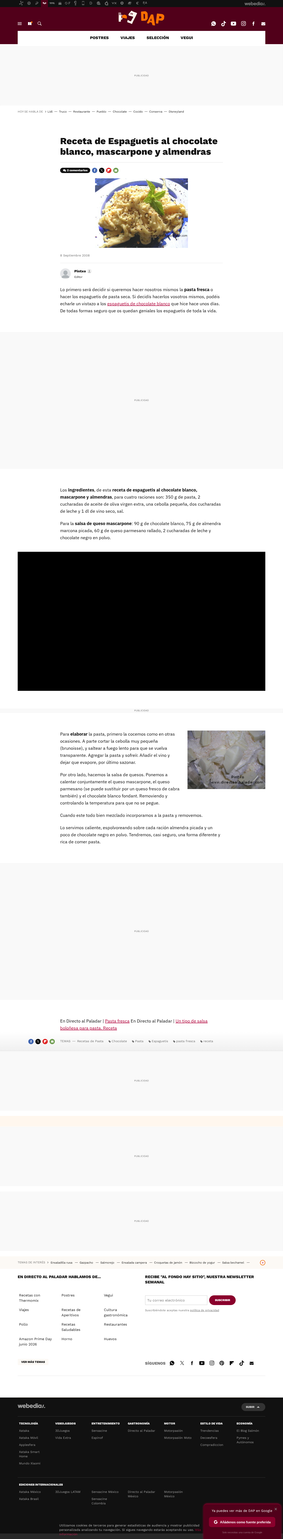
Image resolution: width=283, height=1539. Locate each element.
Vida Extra (63, 1437)
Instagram (243, 23)
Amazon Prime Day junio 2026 (35, 1341)
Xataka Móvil (28, 1437)
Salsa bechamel (233, 1262)
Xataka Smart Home (29, 1454)
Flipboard (108, 170)
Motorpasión (173, 1430)
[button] (82, 271)
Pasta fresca (117, 1021)
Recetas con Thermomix (29, 1298)
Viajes (24, 1310)
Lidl (50, 111)
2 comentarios (77, 170)
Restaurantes (115, 1324)
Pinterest (221, 1362)
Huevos (110, 1339)
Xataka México (30, 1492)
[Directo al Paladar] (141, 18)
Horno (66, 1339)
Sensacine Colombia (99, 1501)
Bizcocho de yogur (202, 1262)
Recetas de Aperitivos (70, 1312)
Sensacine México (105, 1492)
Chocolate (120, 111)
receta (208, 1041)
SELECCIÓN (158, 37)
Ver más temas (33, 1362)
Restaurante (81, 111)
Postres (68, 1295)
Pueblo (101, 111)
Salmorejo (107, 1262)
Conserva (155, 111)
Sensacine (99, 1430)
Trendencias (209, 1430)
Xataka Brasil (29, 1499)
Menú (19, 23)
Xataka (24, 1430)
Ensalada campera (135, 1262)
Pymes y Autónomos (245, 1440)
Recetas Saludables (70, 1327)
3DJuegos (62, 1430)
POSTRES (99, 37)
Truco (63, 111)
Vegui (108, 1295)
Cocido (138, 111)
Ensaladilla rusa (62, 1262)
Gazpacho (87, 1262)
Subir (250, 1407)
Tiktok (223, 23)
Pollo (23, 1324)
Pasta (139, 1041)
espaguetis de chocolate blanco (138, 304)
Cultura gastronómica (116, 1312)
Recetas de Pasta (90, 1041)
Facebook (253, 23)
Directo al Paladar (141, 1430)
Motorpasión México (173, 1494)
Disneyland (176, 111)
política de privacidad (204, 1310)
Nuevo (29, 23)
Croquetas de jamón (168, 1262)
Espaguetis (160, 1041)
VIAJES (127, 37)
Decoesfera (208, 1437)
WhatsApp (213, 23)
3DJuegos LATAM (67, 1492)
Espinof (97, 1437)
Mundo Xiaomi (29, 1463)
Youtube (233, 23)
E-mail (263, 23)
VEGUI (187, 37)
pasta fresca (185, 1041)
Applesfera (27, 1445)
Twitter (101, 170)
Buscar (39, 23)
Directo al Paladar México (141, 1494)
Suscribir (222, 1300)
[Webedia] (31, 1405)
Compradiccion (211, 1445)
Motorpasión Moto (177, 1437)
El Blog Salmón (248, 1430)
